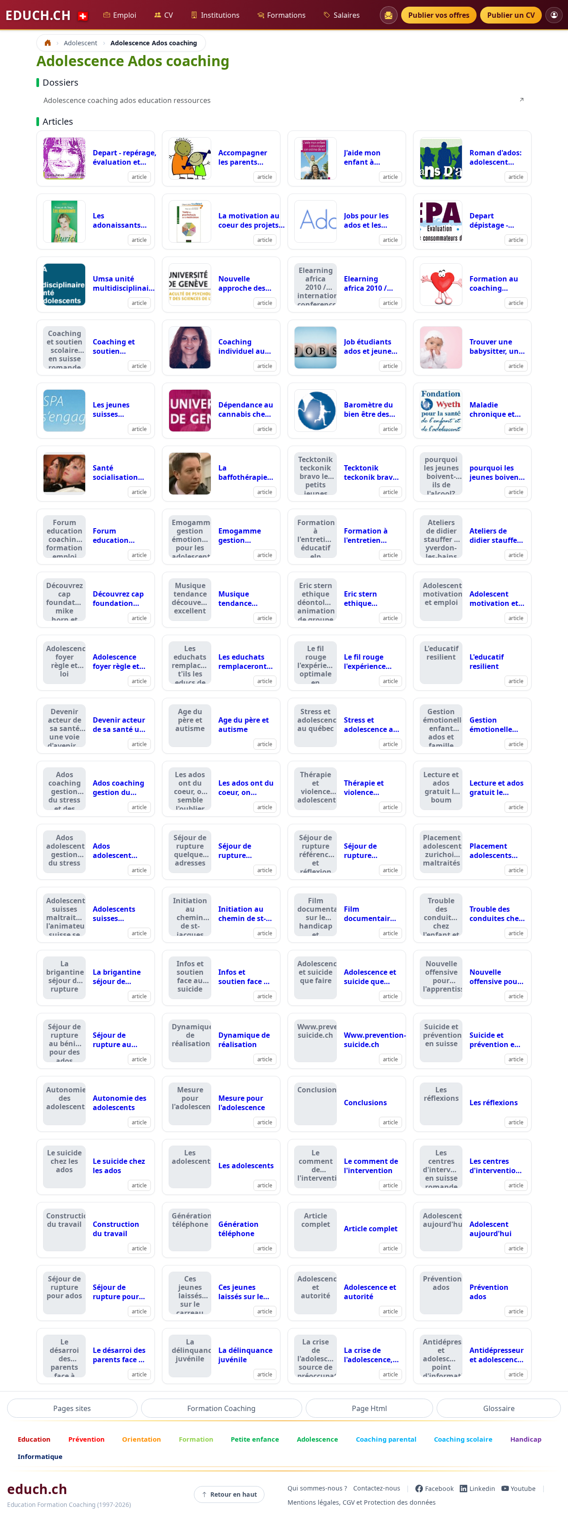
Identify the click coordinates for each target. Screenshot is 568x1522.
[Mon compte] (554, 15)
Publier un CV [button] (511, 15)
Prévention (86, 1439)
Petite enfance (255, 1439)
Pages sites (72, 1408)
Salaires (347, 15)
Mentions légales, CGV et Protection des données (362, 1502)
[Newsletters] (389, 15)
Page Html (369, 1408)
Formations (286, 15)
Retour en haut (233, 1494)
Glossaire (499, 1408)
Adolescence (317, 1439)
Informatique (40, 1456)
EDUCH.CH (47, 15)
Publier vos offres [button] (438, 15)
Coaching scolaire (463, 1439)
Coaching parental (386, 1439)
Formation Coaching (221, 1408)
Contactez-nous (376, 1488)
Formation (196, 1439)
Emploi (124, 15)
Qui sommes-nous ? (317, 1488)
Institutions (220, 15)
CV (168, 15)
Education (34, 1439)
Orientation (141, 1439)
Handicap (525, 1439)
